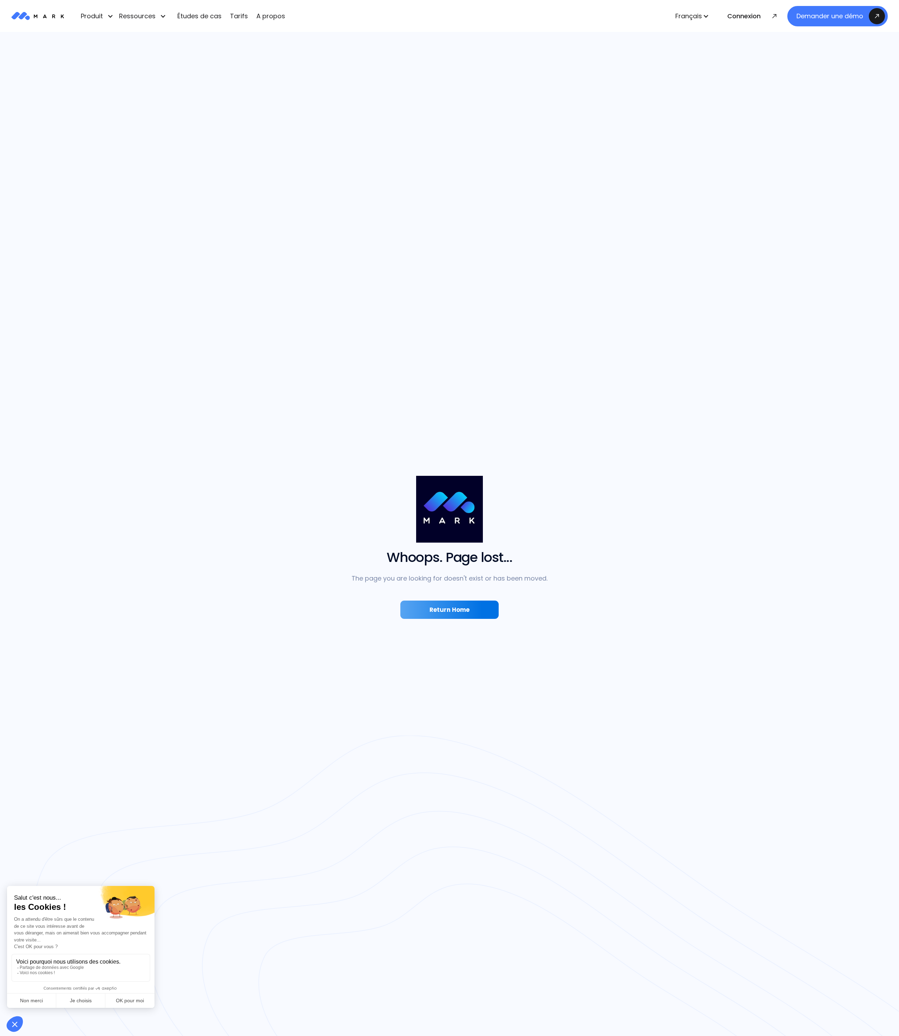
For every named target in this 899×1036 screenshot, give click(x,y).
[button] (692, 16)
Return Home (449, 610)
